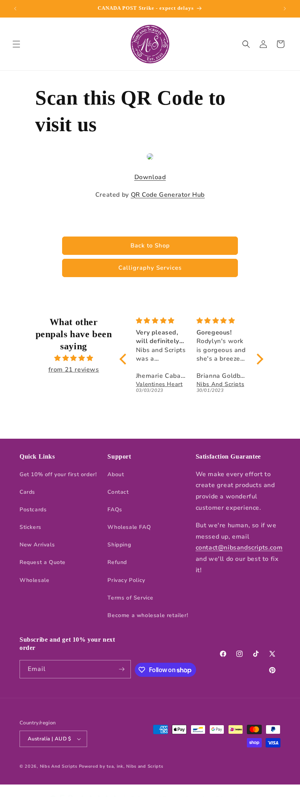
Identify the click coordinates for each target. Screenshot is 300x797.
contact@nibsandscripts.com (239, 547)
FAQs (114, 509)
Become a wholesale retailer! (147, 615)
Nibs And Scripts (58, 766)
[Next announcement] (284, 8)
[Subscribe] (121, 669)
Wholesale (34, 580)
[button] (16, 44)
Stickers (30, 527)
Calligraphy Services (150, 268)
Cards (27, 492)
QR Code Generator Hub (168, 194)
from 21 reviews (73, 369)
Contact (118, 492)
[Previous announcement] (15, 8)
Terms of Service (130, 597)
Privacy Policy (126, 580)
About (115, 474)
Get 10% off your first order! (58, 474)
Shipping (119, 544)
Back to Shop (150, 245)
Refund (117, 562)
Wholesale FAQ (129, 527)
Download (150, 177)
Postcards (33, 509)
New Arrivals (37, 544)
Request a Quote (43, 562)
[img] (73, 358)
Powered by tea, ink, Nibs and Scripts (121, 766)
